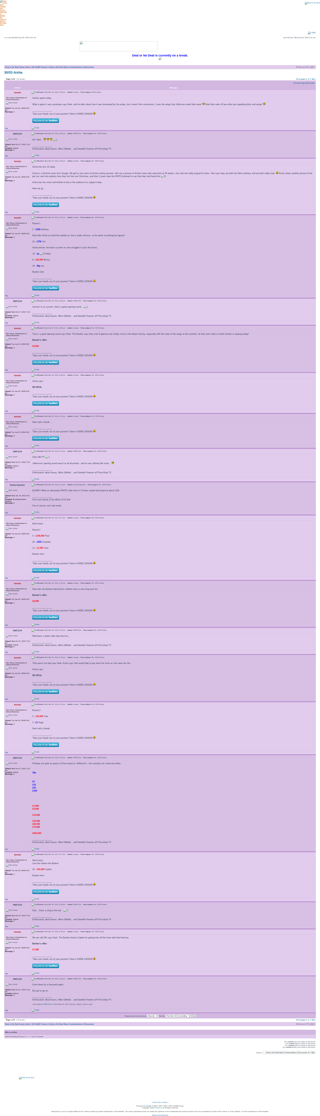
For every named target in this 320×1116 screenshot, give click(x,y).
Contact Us (301, 30)
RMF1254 (48, 1004)
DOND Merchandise (74, 30)
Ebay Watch (23, 30)
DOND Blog (225, 30)
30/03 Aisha (13, 72)
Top (6, 128)
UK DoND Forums (40, 67)
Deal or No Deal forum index (17, 67)
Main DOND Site (23, 27)
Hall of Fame (301, 27)
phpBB (148, 1106)
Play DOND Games (74, 27)
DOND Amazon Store (178, 30)
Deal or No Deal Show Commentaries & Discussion (72, 67)
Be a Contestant (125, 30)
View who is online (160, 1102)
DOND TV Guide (125, 27)
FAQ (313, 33)
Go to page (300, 79)
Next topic (311, 83)
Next (313, 79)
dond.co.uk (160, 1108)
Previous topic (299, 83)
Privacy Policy (262, 30)
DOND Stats (195, 27)
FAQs (262, 27)
